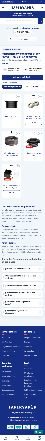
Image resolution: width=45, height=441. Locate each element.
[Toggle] (40, 269)
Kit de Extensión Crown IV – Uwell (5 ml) (11, 187)
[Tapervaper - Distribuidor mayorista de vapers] (22, 7)
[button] (3, 7)
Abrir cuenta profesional (21, 77)
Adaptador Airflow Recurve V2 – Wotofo (33, 117)
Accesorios (15, 28)
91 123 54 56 (8, 2)
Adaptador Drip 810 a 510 (33, 154)
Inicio (7, 28)
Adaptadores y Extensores (12, 87)
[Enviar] (40, 21)
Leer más (33, 122)
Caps (26, 87)
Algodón (35, 87)
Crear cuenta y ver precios (22, 14)
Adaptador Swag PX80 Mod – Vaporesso (11, 154)
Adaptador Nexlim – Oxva (11, 117)
